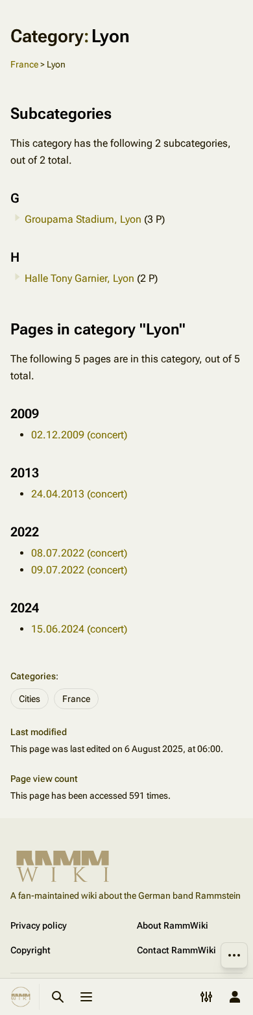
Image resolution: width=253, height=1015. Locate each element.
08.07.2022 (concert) (79, 553)
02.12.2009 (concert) (79, 435)
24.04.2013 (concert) (79, 494)
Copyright (30, 950)
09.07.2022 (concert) (79, 570)
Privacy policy (38, 925)
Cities (29, 699)
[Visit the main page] (21, 997)
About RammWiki (172, 925)
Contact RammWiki (176, 950)
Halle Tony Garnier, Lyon (79, 278)
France (24, 64)
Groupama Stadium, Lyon (83, 219)
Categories (33, 676)
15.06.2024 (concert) (79, 629)
